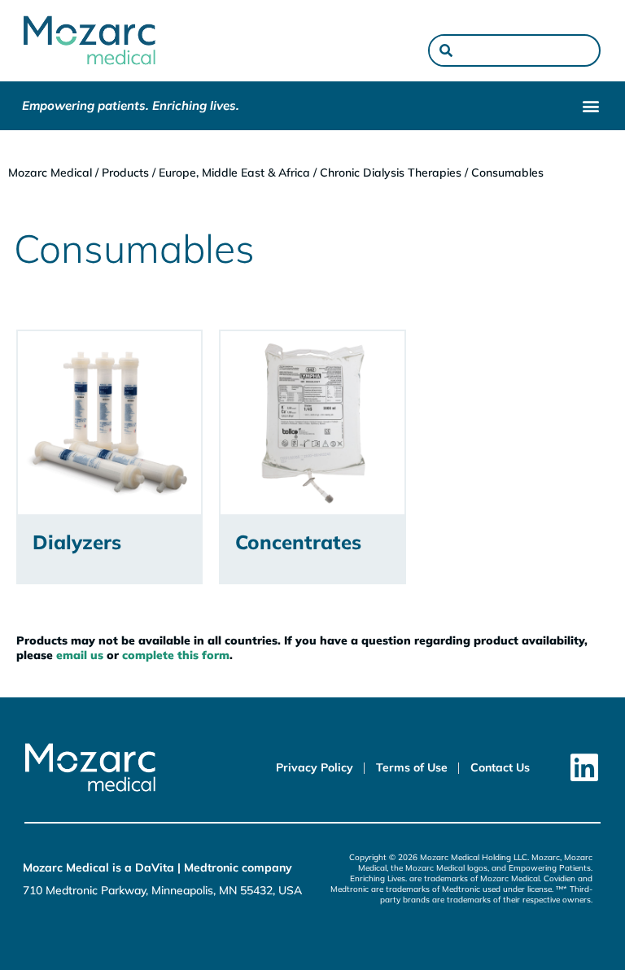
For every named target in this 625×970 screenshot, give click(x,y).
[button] (590, 106)
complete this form (175, 655)
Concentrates (298, 542)
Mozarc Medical (50, 172)
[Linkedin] (585, 768)
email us (79, 655)
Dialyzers (77, 542)
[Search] (446, 50)
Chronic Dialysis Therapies (390, 172)
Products (125, 172)
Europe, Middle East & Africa (234, 172)
